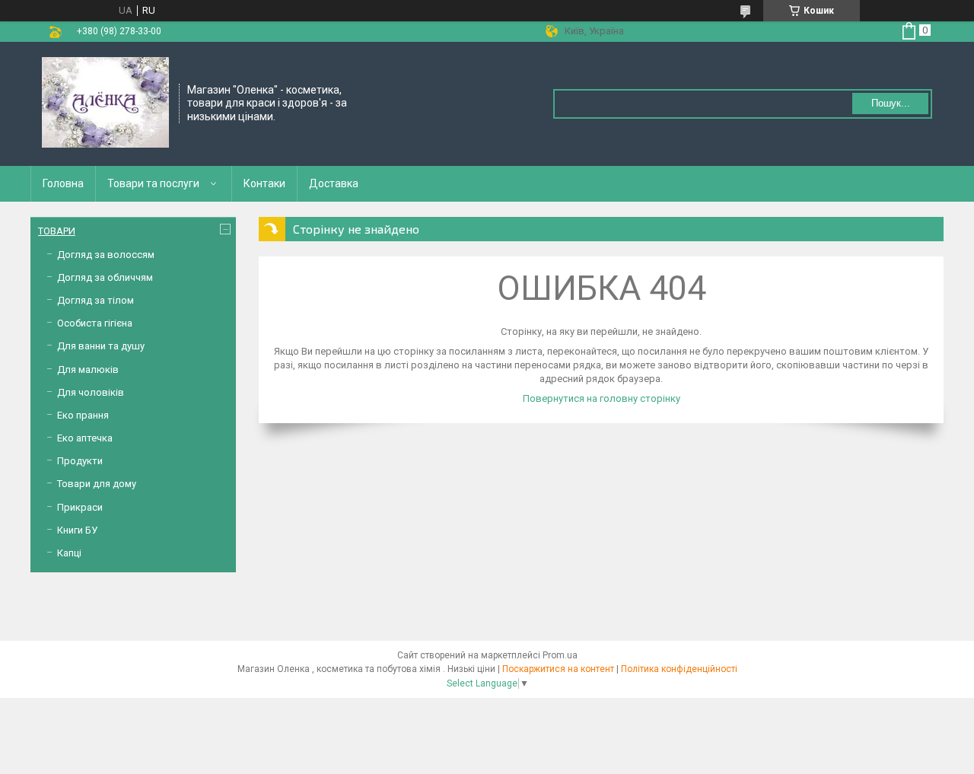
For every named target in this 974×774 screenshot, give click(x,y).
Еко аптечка (85, 438)
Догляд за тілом (95, 300)
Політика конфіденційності (679, 669)
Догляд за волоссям (105, 254)
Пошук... (890, 103)
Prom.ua (560, 655)
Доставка (333, 183)
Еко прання (83, 415)
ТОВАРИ (56, 231)
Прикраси (80, 507)
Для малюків (88, 369)
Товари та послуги (153, 183)
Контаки (264, 183)
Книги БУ (77, 530)
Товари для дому (96, 483)
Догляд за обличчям (105, 277)
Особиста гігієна (94, 323)
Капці (69, 553)
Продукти (80, 461)
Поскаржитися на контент (558, 669)
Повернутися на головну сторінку (601, 398)
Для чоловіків (90, 392)
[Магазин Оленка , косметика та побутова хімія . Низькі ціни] (105, 102)
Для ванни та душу (101, 346)
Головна (63, 183)
